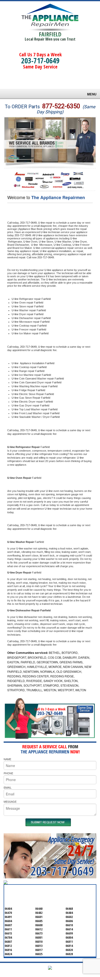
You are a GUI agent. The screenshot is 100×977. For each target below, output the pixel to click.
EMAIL (7, 787)
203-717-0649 (40, 61)
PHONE (8, 773)
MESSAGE (10, 801)
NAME (7, 759)
